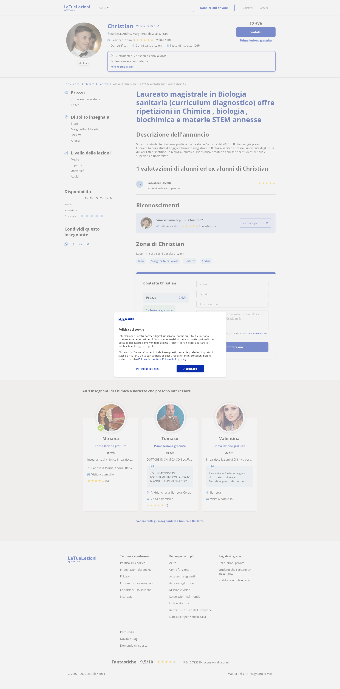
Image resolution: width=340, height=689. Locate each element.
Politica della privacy (174, 359)
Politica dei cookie (148, 359)
